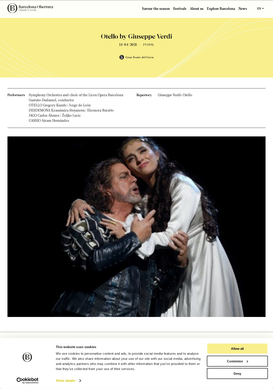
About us (196, 9)
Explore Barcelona (221, 9)
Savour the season (156, 9)
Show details (65, 380)
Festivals (179, 9)
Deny (237, 373)
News (242, 9)
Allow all (237, 348)
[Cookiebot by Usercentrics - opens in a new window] (27, 380)
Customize (235, 361)
